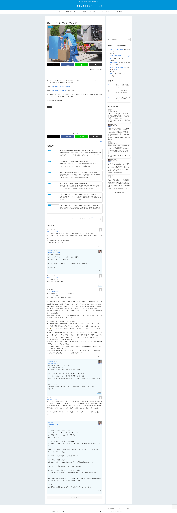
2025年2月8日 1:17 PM (53, 424)
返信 (100, 246)
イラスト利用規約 (110, 508)
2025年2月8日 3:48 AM (52, 399)
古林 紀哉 (50, 250)
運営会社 (129, 508)
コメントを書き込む (75, 498)
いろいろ (50, 106)
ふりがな (112, 73)
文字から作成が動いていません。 (118, 67)
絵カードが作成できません (116, 49)
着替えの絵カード (114, 62)
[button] (95, 64)
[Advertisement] (74, 74)
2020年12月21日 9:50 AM (52, 231)
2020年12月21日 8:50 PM (52, 277)
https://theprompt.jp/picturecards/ (61, 86)
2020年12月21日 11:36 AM (54, 252)
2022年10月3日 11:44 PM (52, 291)
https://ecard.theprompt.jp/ (59, 90)
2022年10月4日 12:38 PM (53, 363)
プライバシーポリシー (120, 508)
